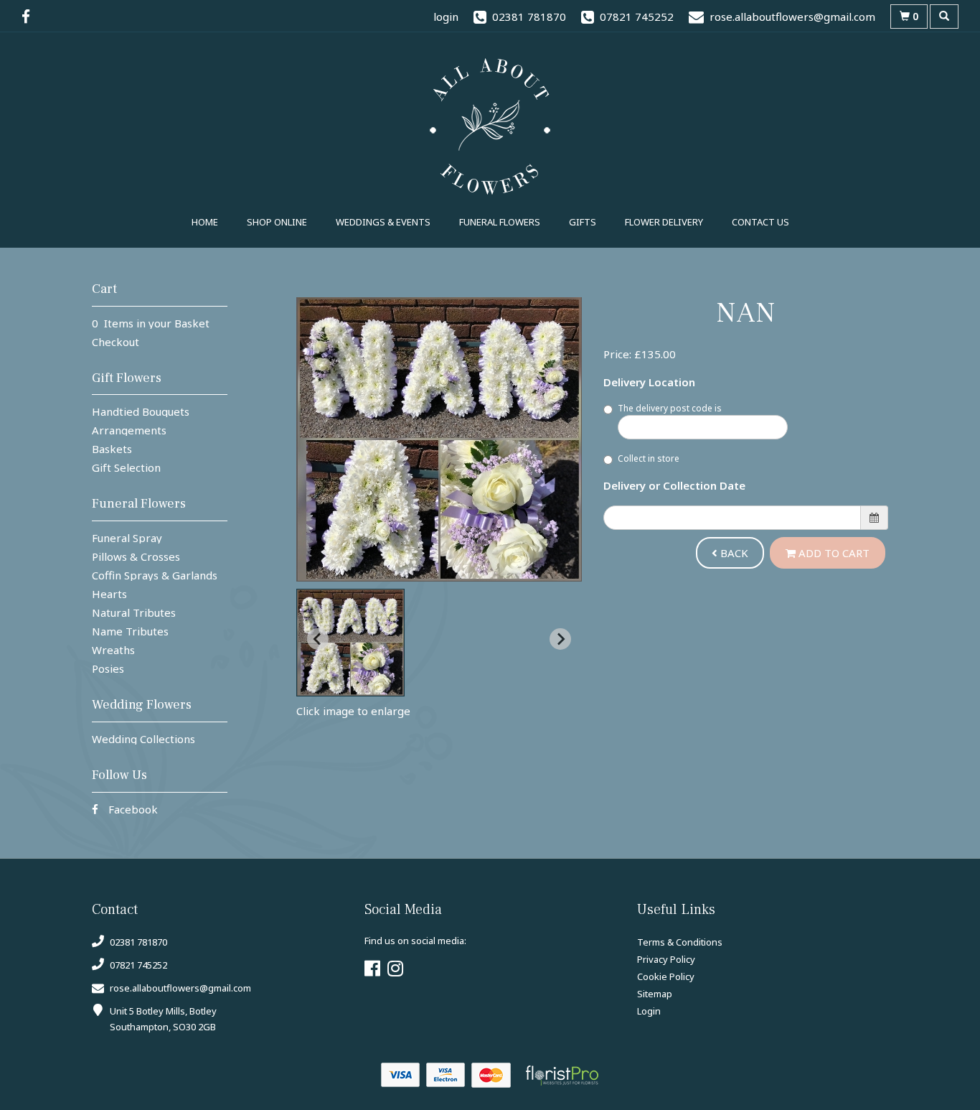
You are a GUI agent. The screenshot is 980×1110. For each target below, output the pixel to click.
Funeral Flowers (499, 221)
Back (732, 553)
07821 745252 (137, 965)
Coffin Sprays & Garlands (154, 575)
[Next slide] (560, 639)
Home (205, 221)
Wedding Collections (143, 739)
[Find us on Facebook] (30, 16)
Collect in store (648, 458)
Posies (108, 668)
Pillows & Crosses (136, 556)
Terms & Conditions (679, 942)
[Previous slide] (318, 639)
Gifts (582, 221)
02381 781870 (137, 942)
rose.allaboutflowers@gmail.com (180, 987)
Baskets (112, 449)
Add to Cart (833, 553)
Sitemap (654, 993)
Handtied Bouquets (140, 411)
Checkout (115, 342)
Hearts (109, 594)
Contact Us (760, 221)
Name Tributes (130, 631)
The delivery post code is (670, 408)
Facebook (131, 809)
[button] (350, 642)
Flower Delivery (664, 221)
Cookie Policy (665, 976)
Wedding (383, 221)
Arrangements (129, 430)
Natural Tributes (134, 612)
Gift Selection (126, 467)
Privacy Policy (666, 959)
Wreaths (113, 650)
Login (649, 1010)
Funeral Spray (127, 538)
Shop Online (277, 221)
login (445, 16)
